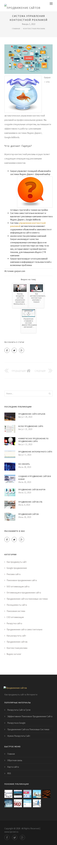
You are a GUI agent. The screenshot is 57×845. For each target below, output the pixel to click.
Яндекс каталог (14, 654)
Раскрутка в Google (16, 722)
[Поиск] (49, 393)
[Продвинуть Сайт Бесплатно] (27, 803)
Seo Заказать (24, 464)
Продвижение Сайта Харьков (31, 414)
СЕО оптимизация (15, 617)
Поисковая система (16, 611)
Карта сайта (13, 766)
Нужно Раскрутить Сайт (18, 736)
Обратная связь (14, 760)
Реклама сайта (13, 574)
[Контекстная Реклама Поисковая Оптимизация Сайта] (37, 803)
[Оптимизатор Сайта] (8, 794)
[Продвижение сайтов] (22, 5)
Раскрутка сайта (14, 623)
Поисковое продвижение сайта (22, 580)
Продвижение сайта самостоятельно (24, 629)
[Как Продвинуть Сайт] (8, 803)
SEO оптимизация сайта (18, 586)
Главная (16, 28)
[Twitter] (14, 350)
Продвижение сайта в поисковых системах (27, 598)
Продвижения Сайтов (28, 514)
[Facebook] (7, 350)
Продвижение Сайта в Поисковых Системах (28, 729)
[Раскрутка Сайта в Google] (27, 794)
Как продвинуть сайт (17, 562)
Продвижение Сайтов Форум (31, 489)
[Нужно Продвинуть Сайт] (37, 794)
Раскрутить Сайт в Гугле (19, 709)
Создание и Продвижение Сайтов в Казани (34, 477)
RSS (9, 773)
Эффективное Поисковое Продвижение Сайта (29, 716)
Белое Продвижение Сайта (30, 426)
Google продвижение (17, 568)
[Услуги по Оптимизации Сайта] (46, 794)
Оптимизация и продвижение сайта (24, 592)
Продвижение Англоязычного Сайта (35, 451)
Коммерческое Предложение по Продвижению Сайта (33, 440)
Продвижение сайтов (17, 641)
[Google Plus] (21, 350)
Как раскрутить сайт (16, 635)
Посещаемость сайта (17, 604)
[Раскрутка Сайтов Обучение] (18, 794)
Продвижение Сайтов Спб (30, 502)
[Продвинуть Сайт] (18, 803)
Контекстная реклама (34, 28)
